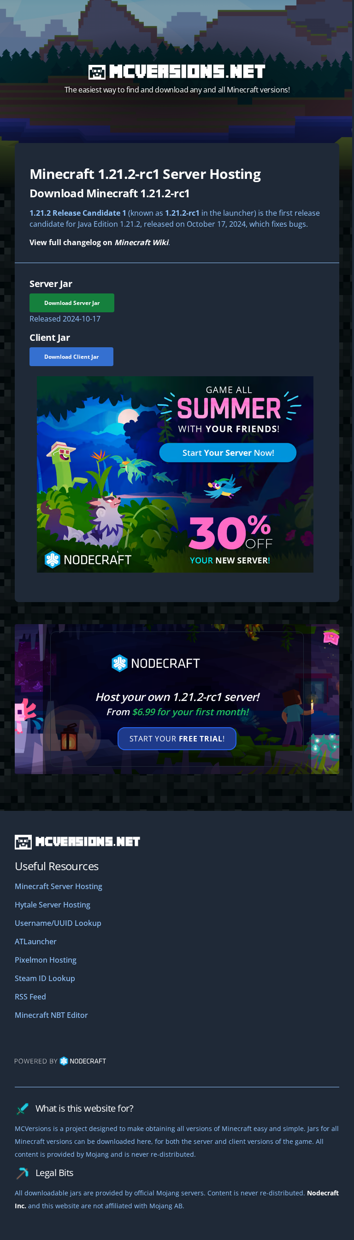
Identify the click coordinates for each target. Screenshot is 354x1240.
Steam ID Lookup (45, 978)
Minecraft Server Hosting (58, 886)
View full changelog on (99, 242)
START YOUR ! (177, 739)
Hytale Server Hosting (52, 905)
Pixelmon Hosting (46, 960)
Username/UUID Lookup (58, 923)
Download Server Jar (72, 303)
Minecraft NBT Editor (51, 1015)
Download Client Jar (71, 357)
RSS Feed (30, 997)
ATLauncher (36, 941)
